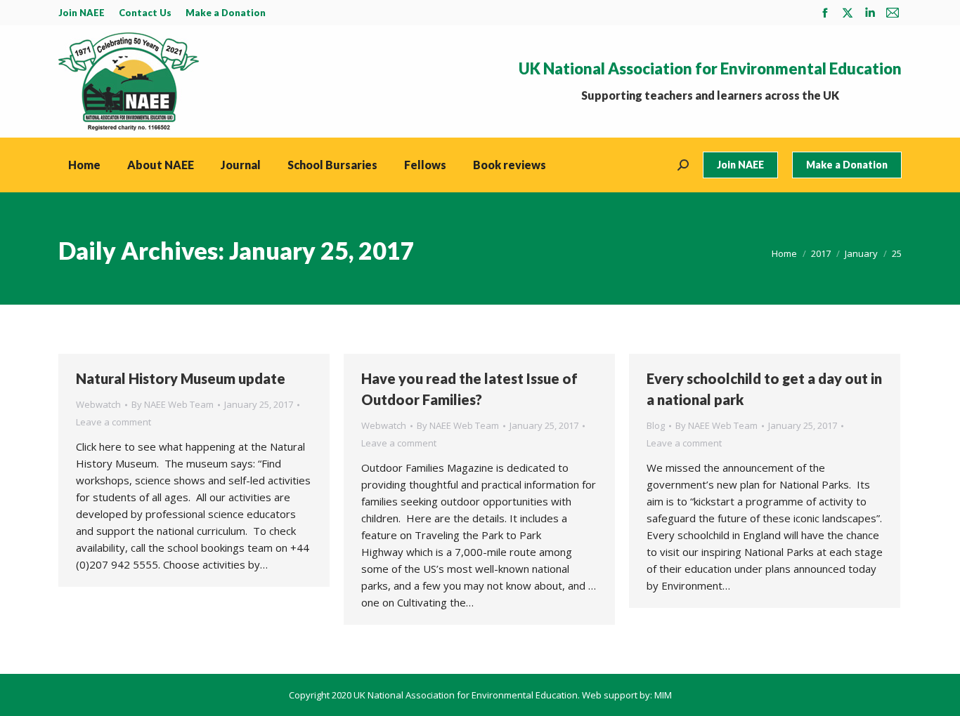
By (172, 404)
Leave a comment (113, 422)
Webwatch (98, 404)
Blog (656, 425)
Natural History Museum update (180, 378)
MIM (663, 695)
